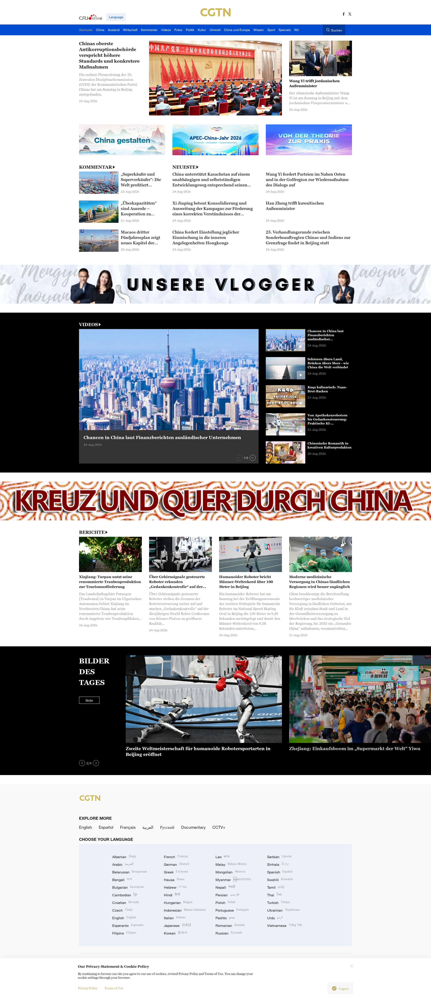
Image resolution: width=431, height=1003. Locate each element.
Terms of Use (114, 988)
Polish (225, 902)
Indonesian (185, 910)
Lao (223, 857)
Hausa (174, 879)
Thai (274, 895)
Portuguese (232, 910)
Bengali (122, 879)
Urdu (275, 918)
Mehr (89, 700)
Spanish (279, 872)
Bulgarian (128, 887)
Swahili (280, 879)
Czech (122, 910)
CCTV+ (218, 827)
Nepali (225, 887)
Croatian (125, 902)
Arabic (123, 864)
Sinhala (278, 864)
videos (88, 324)
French (176, 857)
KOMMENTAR (95, 167)
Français (128, 827)
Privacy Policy (87, 988)
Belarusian (129, 872)
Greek (176, 872)
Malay (231, 864)
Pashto (225, 918)
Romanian (230, 925)
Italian (175, 918)
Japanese (177, 925)
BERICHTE (92, 532)
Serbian (279, 857)
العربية (147, 827)
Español (106, 827)
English (85, 827)
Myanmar (233, 879)
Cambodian (124, 895)
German (176, 864)
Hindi (172, 895)
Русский (167, 827)
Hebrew (175, 887)
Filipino (124, 933)
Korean (175, 933)
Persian (227, 895)
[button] (239, 458)
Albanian (124, 857)
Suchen (336, 30)
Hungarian (178, 902)
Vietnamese (284, 925)
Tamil (276, 887)
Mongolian (230, 872)
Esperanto (127, 925)
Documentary (193, 827)
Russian (229, 933)
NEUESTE (184, 167)
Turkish (278, 902)
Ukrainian (283, 910)
